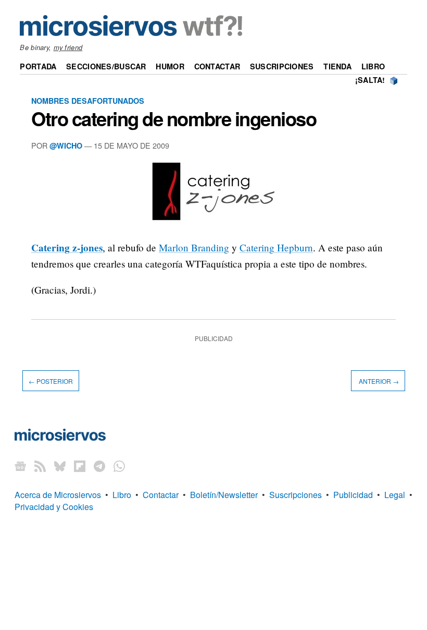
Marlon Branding (194, 247)
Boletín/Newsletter (224, 495)
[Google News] (20, 465)
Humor (170, 66)
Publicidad (353, 495)
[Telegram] (99, 465)
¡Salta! (370, 80)
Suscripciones (282, 66)
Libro (373, 66)
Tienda (337, 66)
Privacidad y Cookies (54, 507)
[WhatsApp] (119, 465)
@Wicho (65, 145)
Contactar (217, 66)
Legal (394, 495)
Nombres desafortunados (87, 100)
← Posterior (51, 381)
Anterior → (378, 381)
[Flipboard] (79, 465)
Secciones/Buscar (106, 66)
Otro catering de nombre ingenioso (173, 118)
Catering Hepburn (276, 247)
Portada (38, 66)
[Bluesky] (60, 465)
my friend (68, 47)
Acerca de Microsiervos (58, 495)
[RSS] (40, 465)
